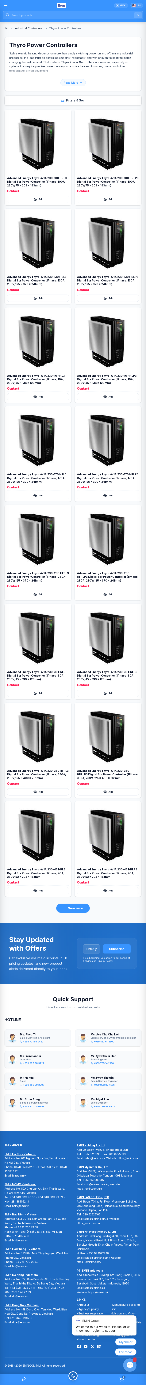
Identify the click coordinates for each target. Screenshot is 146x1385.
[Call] (73, 1379)
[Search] (138, 15)
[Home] (6, 28)
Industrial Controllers (28, 28)
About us (84, 1304)
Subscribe (117, 949)
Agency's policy (89, 1309)
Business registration (91, 1313)
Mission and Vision (124, 1313)
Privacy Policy (104, 961)
